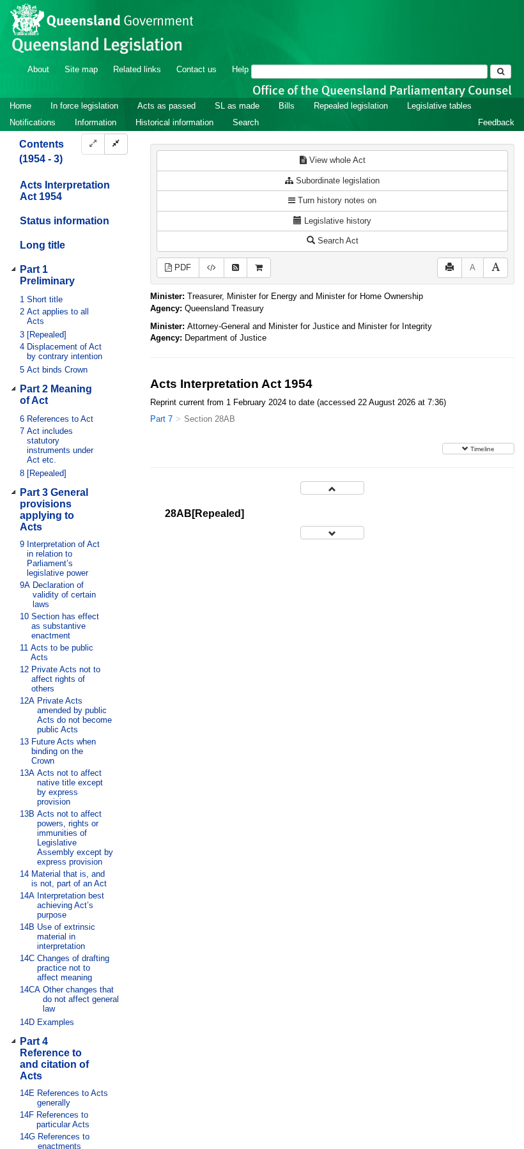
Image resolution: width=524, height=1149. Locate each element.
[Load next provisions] (332, 532)
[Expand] (93, 144)
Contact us (196, 69)
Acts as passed (166, 106)
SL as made (237, 106)
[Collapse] (116, 144)
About (38, 69)
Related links (137, 69)
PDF (181, 267)
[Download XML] (211, 268)
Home (20, 106)
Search (246, 122)
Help (240, 69)
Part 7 (161, 419)
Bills (287, 106)
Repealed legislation (351, 106)
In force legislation (84, 106)
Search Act (336, 240)
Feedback (496, 122)
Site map (81, 69)
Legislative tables (439, 106)
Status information (64, 220)
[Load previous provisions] (332, 488)
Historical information (174, 122)
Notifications (33, 122)
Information (95, 122)
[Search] (500, 72)
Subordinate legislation (336, 180)
